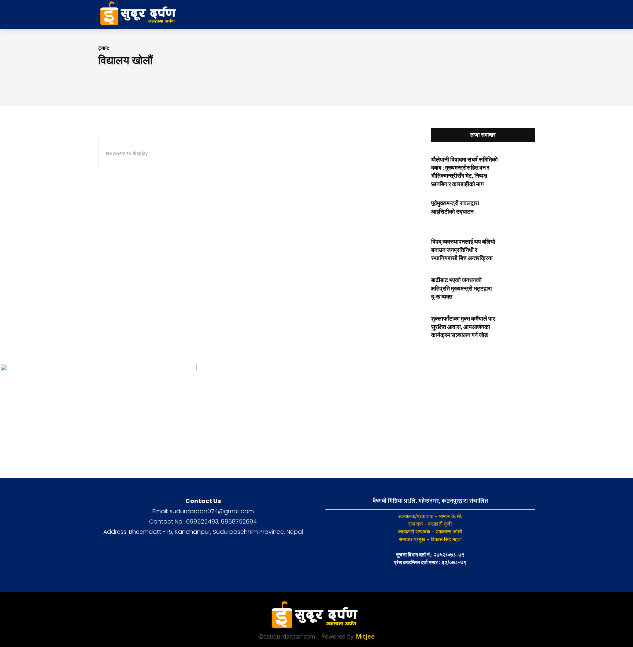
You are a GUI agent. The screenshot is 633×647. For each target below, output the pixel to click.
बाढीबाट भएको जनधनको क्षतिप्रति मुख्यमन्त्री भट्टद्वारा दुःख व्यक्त (461, 288)
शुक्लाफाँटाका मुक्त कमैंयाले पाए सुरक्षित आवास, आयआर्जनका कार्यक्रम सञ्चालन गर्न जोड (463, 326)
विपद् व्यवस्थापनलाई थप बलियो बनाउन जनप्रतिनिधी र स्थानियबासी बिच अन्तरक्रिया (463, 249)
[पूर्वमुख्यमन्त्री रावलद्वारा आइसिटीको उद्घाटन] (519, 210)
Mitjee (365, 636)
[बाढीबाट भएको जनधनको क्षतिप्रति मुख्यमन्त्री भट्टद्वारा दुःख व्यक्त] (519, 287)
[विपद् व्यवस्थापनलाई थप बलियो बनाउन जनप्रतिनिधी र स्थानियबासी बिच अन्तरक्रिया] (519, 249)
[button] (477, 14)
